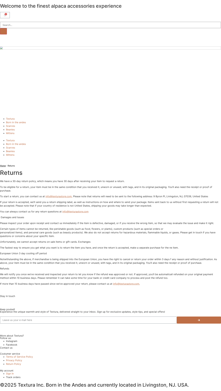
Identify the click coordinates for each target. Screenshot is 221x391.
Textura (10, 118)
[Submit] (199, 320)
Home (3, 166)
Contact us (6, 347)
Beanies (10, 129)
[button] (110, 137)
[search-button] (3, 31)
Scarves (10, 125)
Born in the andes (16, 122)
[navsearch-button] (1, 20)
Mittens (10, 133)
